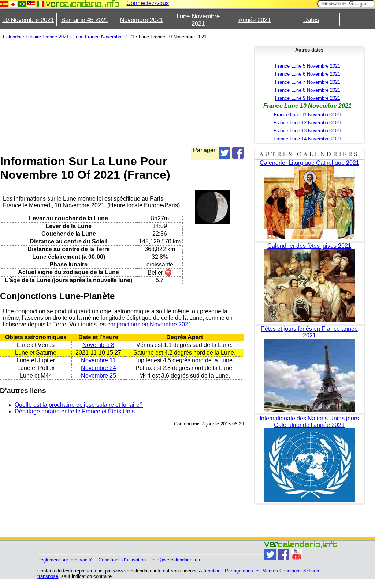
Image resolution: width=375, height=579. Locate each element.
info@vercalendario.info (176, 560)
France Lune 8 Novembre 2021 (307, 90)
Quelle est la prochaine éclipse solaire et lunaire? (79, 405)
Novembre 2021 (141, 19)
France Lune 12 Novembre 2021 (307, 122)
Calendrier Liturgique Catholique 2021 (309, 163)
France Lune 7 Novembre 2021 (307, 82)
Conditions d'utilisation (122, 560)
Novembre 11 (98, 360)
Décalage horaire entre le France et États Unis (75, 411)
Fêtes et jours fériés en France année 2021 (309, 332)
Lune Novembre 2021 (198, 20)
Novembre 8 (98, 345)
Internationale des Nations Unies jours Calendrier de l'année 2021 (309, 421)
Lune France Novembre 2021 (103, 36)
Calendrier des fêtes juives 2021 (309, 246)
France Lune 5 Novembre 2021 (307, 66)
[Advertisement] (122, 96)
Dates (311, 19)
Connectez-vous (147, 3)
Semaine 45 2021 (84, 19)
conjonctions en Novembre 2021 (149, 324)
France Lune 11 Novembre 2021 (307, 114)
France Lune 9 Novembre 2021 (307, 98)
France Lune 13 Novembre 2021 (307, 130)
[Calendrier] (82, 3)
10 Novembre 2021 (28, 19)
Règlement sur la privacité (65, 560)
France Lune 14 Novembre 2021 (307, 138)
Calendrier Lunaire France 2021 (36, 36)
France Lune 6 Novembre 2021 (307, 74)
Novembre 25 (98, 375)
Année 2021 (254, 19)
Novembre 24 (98, 368)
